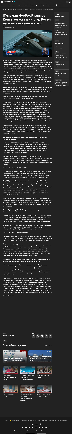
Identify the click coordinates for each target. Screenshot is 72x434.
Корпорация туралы (19, 431)
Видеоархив (34, 424)
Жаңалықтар (33, 5)
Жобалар (41, 5)
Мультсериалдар (62, 420)
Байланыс (28, 431)
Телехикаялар (50, 5)
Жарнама (43, 431)
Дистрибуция (35, 431)
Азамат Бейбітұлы (8, 335)
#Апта (5, 340)
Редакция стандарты (53, 431)
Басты (2, 5)
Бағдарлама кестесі (23, 5)
